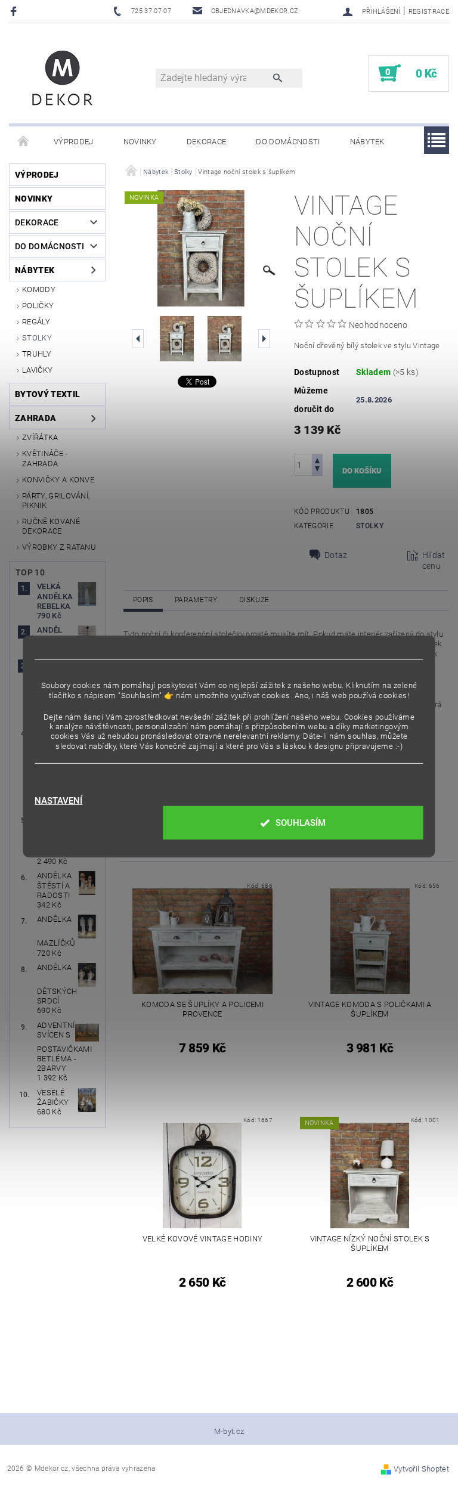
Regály (36, 321)
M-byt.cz (229, 1431)
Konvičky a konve (58, 479)
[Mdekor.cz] (62, 79)
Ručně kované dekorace (51, 526)
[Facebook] (15, 11)
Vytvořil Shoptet (421, 1468)
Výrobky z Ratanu (59, 547)
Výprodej (74, 141)
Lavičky (37, 369)
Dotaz (336, 555)
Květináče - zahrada (45, 458)
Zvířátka (40, 437)
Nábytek (367, 141)
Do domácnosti (288, 141)
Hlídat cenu (433, 560)
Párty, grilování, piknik (55, 500)
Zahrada (35, 418)
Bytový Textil (47, 394)
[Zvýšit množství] (317, 459)
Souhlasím (301, 822)
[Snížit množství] (317, 470)
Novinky (140, 141)
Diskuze (254, 600)
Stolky (37, 337)
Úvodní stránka (24, 141)
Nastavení (58, 801)
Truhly (36, 353)
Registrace (429, 12)
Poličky (38, 305)
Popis (143, 600)
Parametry (196, 600)
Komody (38, 289)
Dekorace (207, 141)
